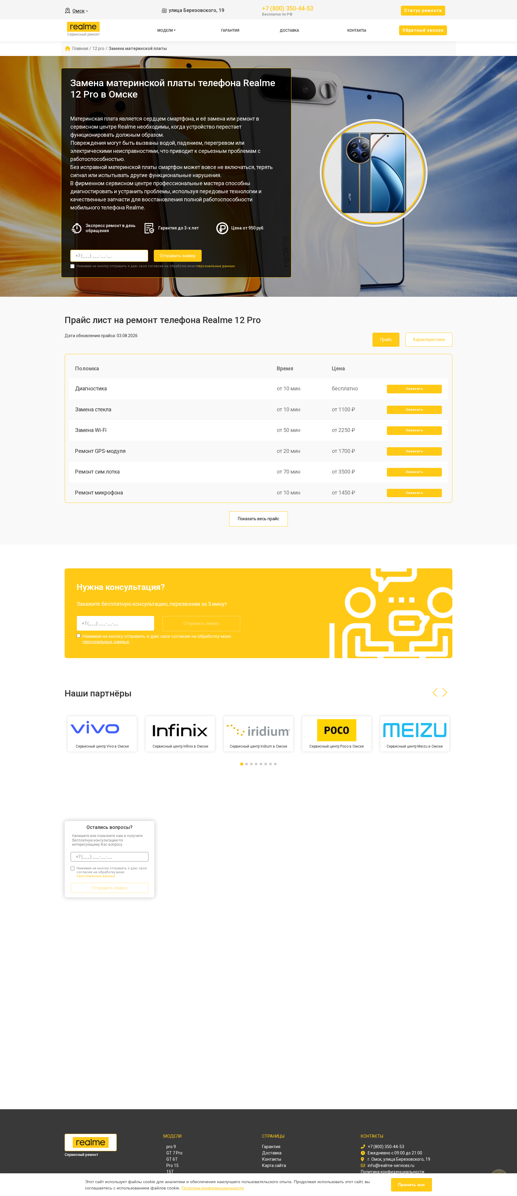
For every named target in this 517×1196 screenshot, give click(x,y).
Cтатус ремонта (423, 10)
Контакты (356, 30)
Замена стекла (93, 409)
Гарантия (230, 30)
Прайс (386, 339)
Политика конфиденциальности (213, 1188)
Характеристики (429, 339)
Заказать (414, 389)
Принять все (411, 1184)
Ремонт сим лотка (97, 471)
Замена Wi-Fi (91, 430)
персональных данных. (215, 266)
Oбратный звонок (423, 30)
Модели (165, 30)
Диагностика (91, 388)
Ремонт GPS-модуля (100, 451)
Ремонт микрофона (99, 492)
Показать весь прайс (258, 518)
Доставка (289, 30)
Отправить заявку (178, 255)
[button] (435, 692)
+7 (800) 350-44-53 (287, 8)
